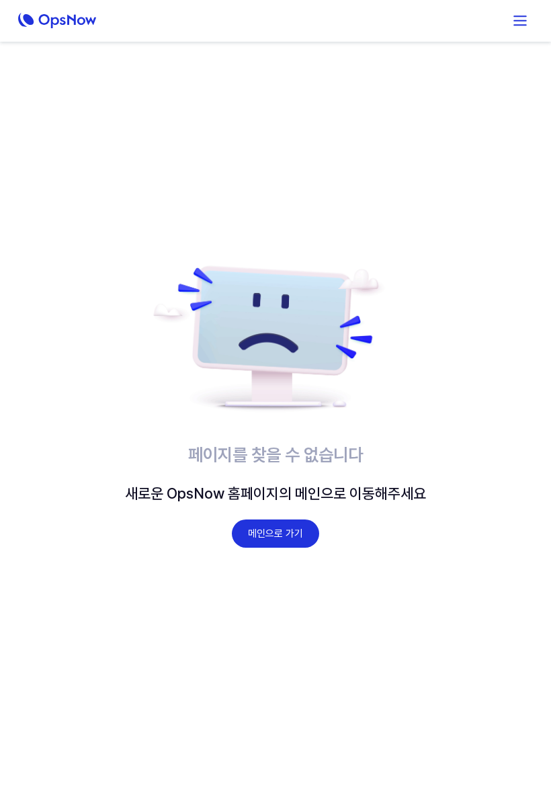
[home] (86, 21)
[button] (520, 21)
